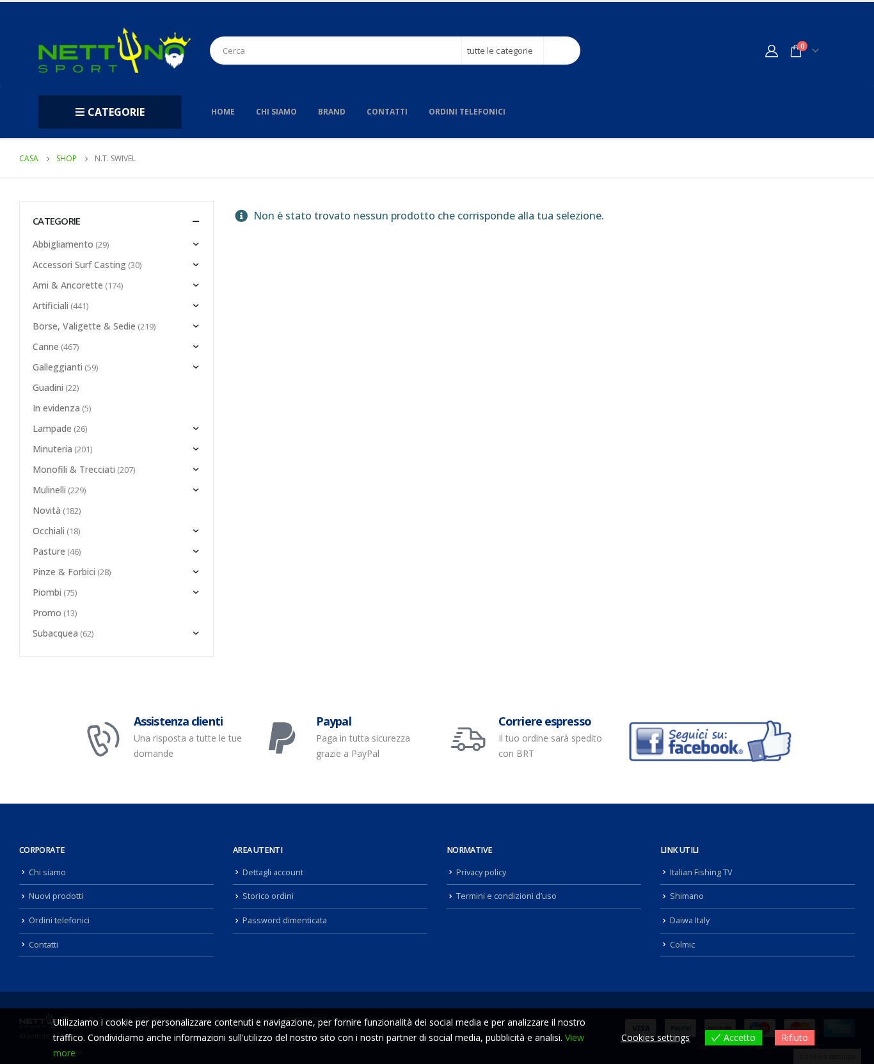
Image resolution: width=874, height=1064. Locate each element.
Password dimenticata (284, 920)
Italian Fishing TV (701, 872)
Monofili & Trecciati (74, 469)
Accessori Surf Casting (79, 264)
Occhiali (49, 531)
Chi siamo (276, 111)
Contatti (387, 111)
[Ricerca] (562, 50)
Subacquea (55, 633)
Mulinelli (49, 490)
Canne (46, 346)
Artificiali (50, 305)
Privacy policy (481, 872)
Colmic (682, 944)
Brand (332, 111)
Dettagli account (272, 872)
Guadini (48, 387)
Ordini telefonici (467, 111)
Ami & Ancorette (68, 285)
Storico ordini (268, 896)
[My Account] (772, 50)
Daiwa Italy (690, 920)
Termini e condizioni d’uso (506, 896)
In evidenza (56, 408)
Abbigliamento (63, 244)
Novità (47, 510)
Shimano (687, 896)
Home (223, 111)
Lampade (52, 428)
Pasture (49, 551)
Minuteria (52, 449)
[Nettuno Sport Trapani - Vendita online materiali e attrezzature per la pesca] (114, 50)
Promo (47, 613)
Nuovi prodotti (56, 896)
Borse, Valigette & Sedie (84, 326)
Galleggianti (58, 367)
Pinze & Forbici (64, 572)
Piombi (47, 592)
